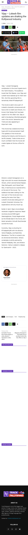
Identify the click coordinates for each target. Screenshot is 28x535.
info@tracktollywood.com (14, 518)
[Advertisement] (14, 69)
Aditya (4, 23)
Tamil (16, 316)
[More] (17, 27)
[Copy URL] (13, 27)
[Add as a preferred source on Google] (6, 32)
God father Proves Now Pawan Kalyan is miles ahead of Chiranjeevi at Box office (7, 336)
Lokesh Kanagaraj (9, 316)
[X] (6, 27)
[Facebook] (3, 27)
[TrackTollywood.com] (14, 494)
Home (3, 6)
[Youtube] (19, 529)
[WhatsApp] (10, 27)
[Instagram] (15, 529)
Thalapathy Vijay (21, 316)
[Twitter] (12, 529)
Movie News (7, 6)
